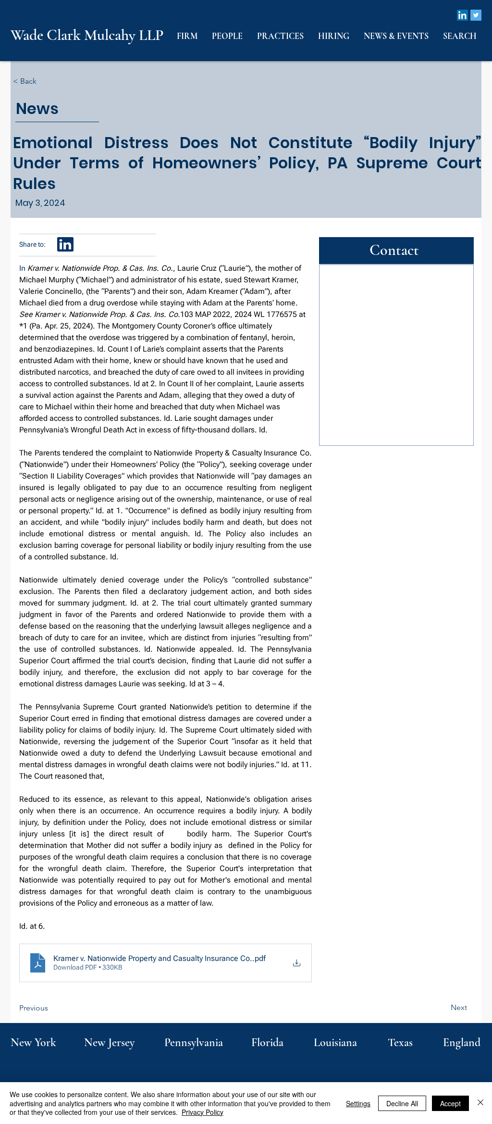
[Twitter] (475, 15)
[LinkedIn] (462, 15)
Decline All (402, 1103)
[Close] (480, 1103)
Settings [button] (358, 1103)
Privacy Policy (202, 1112)
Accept (450, 1103)
